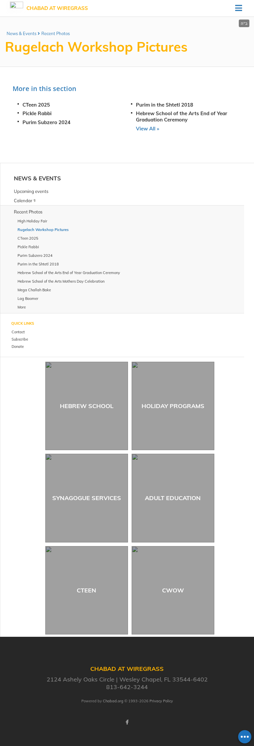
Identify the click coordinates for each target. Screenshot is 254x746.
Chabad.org (113, 701)
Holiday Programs (173, 406)
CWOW (173, 590)
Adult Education (173, 498)
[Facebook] (127, 722)
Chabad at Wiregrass (57, 8)
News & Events (21, 33)
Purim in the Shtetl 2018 (164, 105)
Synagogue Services (86, 498)
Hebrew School (86, 406)
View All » (147, 128)
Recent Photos (55, 33)
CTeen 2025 (36, 105)
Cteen (86, 590)
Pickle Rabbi (37, 113)
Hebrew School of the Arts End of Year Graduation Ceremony (181, 116)
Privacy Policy (161, 701)
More (22, 307)
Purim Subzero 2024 (46, 122)
